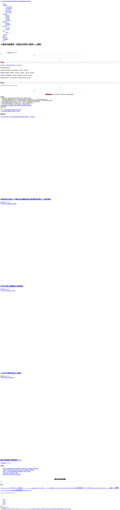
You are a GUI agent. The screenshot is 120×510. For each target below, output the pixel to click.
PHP (16, 488)
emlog (6, 488)
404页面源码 (2, 488)
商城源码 (70, 488)
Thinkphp (26, 488)
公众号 (4, 502)
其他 (4, 30)
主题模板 (5, 5)
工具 (84, 488)
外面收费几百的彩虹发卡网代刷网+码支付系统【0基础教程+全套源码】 (19, 470)
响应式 (66, 488)
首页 (4, 3)
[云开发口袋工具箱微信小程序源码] (8, 203)
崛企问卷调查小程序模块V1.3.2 (10, 460)
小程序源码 (8, 20)
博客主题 (58, 488)
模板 (111, 488)
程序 (4, 490)
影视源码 (97, 488)
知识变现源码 (23, 105)
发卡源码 (61, 488)
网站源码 (8, 15)
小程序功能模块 (4, 105)
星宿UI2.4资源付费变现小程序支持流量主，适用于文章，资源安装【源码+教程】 (21, 468)
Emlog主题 (8, 9)
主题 (49, 488)
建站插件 (8, 23)
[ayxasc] (3, 52)
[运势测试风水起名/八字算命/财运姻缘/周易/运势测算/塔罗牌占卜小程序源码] (17, 116)
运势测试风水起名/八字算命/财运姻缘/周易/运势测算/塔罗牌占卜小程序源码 (25, 199)
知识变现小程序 (11, 65)
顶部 (4, 504)
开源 (86, 488)
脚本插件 (5, 21)
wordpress (33, 488)
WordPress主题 (9, 6)
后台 (64, 488)
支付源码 (106, 488)
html (8, 488)
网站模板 (13, 490)
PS (22, 488)
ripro (24, 488)
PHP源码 (19, 488)
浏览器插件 (8, 24)
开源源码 (90, 488)
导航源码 (74, 488)
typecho (29, 488)
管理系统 (6, 490)
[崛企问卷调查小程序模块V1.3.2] (7, 377)
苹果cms (27, 490)
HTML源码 (12, 488)
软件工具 (5, 26)
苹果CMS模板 (9, 11)
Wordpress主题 (29, 508)
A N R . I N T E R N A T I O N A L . (7, 492)
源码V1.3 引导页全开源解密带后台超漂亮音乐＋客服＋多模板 (16, 471)
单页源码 (55, 488)
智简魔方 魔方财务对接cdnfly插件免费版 (12, 474)
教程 (109, 488)
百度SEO (1, 490)
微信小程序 (101, 488)
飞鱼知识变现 (29, 105)
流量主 (114, 488)
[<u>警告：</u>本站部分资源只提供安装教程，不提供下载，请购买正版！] (1, 54)
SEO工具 (7, 27)
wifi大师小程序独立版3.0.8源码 (10, 373)
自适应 (24, 490)
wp (44, 488)
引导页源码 (94, 488)
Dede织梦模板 (9, 8)
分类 (4, 501)
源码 (117, 488)
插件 (104, 488)
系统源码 (9, 490)
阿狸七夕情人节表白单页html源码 (10, 473)
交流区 (7, 32)
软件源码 (8, 17)
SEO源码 (7, 18)
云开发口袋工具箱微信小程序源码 (11, 286)
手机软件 (8, 29)
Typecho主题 (8, 12)
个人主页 (46, 488)
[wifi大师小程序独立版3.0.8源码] (7, 290)
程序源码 (5, 14)
